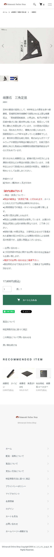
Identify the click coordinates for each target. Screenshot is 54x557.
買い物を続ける (10, 344)
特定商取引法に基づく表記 (15, 329)
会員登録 (10, 501)
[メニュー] (49, 4)
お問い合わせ (12, 523)
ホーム (5, 12)
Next (51, 45)
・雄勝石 (33, 12)
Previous (3, 45)
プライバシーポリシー (16, 486)
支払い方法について (15, 471)
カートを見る (12, 516)
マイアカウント (13, 493)
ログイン (10, 508)
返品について (9, 321)
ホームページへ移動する (17, 531)
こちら (45, 251)
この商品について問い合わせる (17, 337)
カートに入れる (30, 299)
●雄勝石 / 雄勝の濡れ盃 (18, 12)
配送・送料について (15, 455)
